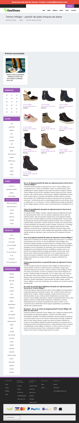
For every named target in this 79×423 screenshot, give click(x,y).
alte (11, 235)
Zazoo (12, 369)
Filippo (12, 291)
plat (11, 255)
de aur (12, 137)
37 (11, 102)
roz (12, 164)
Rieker (12, 345)
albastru (12, 127)
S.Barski (11, 348)
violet (12, 174)
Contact (19, 386)
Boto (11, 284)
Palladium (11, 335)
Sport (6, 394)
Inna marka (11, 304)
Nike (11, 328)
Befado (11, 277)
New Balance (12, 321)
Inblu (11, 301)
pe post (11, 249)
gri (12, 144)
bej (12, 134)
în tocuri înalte (12, 262)
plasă (12, 210)
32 (16, 95)
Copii (6, 384)
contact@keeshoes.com (57, 2)
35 (16, 98)
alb (12, 123)
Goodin (11, 297)
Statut (19, 389)
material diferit (12, 189)
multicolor (12, 154)
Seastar (11, 352)
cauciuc (11, 186)
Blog (42, 384)
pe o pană (12, 242)
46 (11, 112)
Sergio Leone (12, 355)
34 (11, 98)
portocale (11, 161)
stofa (12, 223)
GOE (12, 294)
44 (16, 108)
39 (7, 105)
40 (11, 105)
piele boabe (11, 196)
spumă (12, 220)
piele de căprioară (12, 200)
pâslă (12, 213)
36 (7, 102)
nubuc (12, 193)
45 (7, 112)
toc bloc (12, 259)
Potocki (11, 338)
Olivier (12, 331)
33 (7, 98)
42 (7, 108)
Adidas (12, 274)
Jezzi (11, 311)
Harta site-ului (21, 399)
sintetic (11, 217)
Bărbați (7, 391)
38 (16, 102)
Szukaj (69, 6)
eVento (11, 372)
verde (12, 171)
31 (11, 95)
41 (16, 105)
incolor (11, 147)
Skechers (12, 362)
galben (11, 140)
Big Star (11, 280)
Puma (11, 342)
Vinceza (11, 365)
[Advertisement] (39, 38)
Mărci (67, 10)
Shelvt (11, 358)
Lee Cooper (11, 314)
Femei (7, 387)
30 (7, 95)
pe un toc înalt (12, 252)
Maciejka (12, 318)
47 (16, 112)
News (11, 325)
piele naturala (11, 206)
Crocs (12, 287)
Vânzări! (73, 10)
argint (12, 130)
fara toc (12, 238)
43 (11, 108)
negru (12, 157)
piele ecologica (12, 203)
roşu (11, 167)
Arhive (43, 387)
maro (11, 150)
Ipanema (11, 308)
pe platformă (11, 245)
